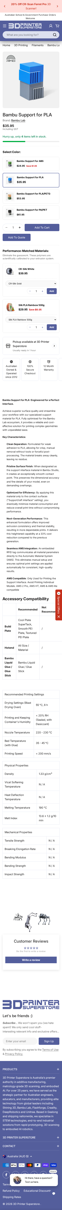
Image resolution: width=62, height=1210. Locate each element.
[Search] (55, 35)
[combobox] (31, 34)
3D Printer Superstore (26, 1204)
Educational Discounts (37, 1190)
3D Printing (21, 45)
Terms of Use (50, 1049)
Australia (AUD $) (18, 1156)
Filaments (37, 45)
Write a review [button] (31, 960)
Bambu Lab (18, 120)
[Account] (51, 26)
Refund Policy (11, 1190)
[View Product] (10, 271)
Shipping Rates (12, 1197)
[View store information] (54, 346)
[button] (5, 6)
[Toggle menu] (5, 26)
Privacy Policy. (14, 1054)
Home (6, 45)
